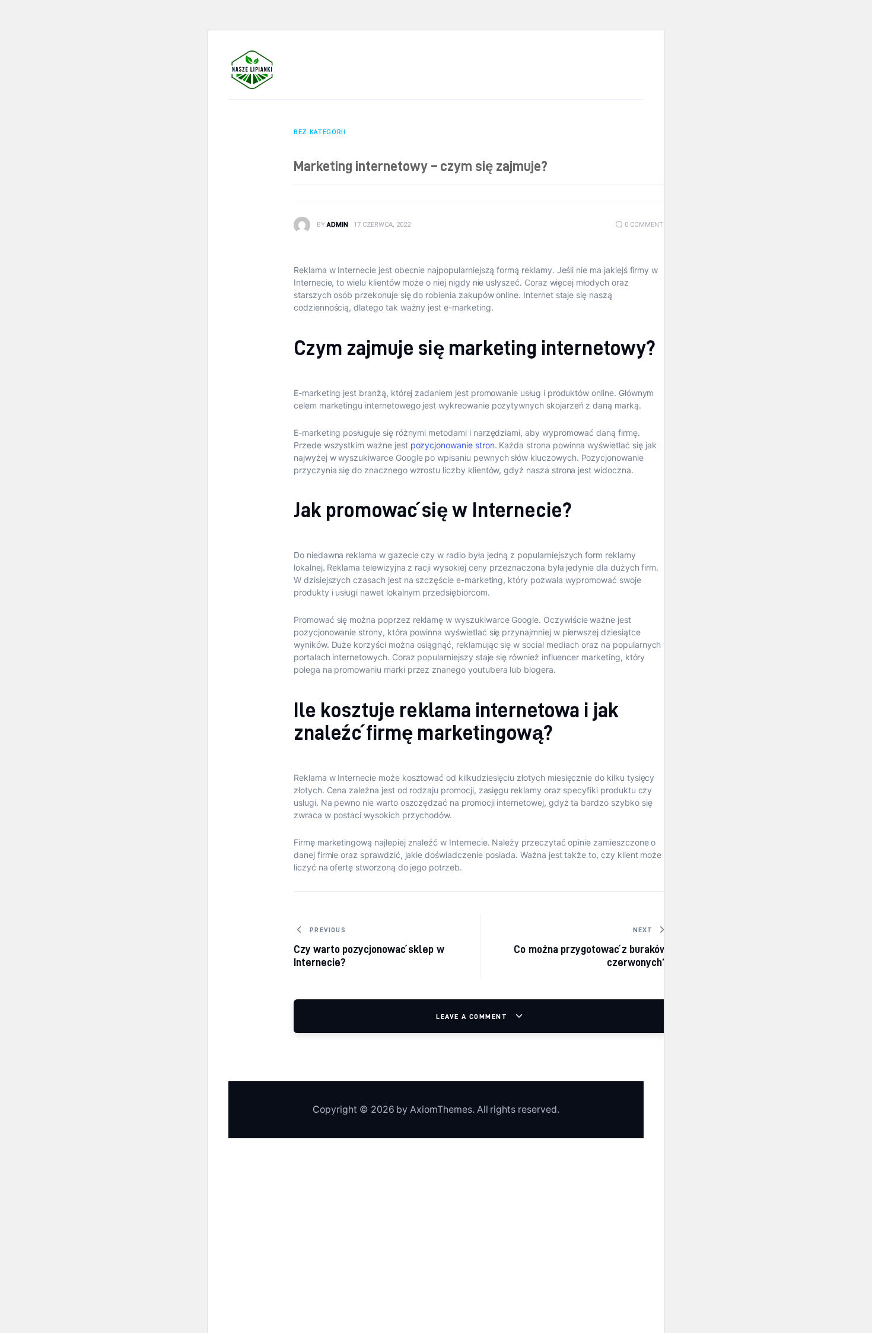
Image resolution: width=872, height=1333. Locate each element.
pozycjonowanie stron (451, 445)
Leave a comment (473, 1016)
